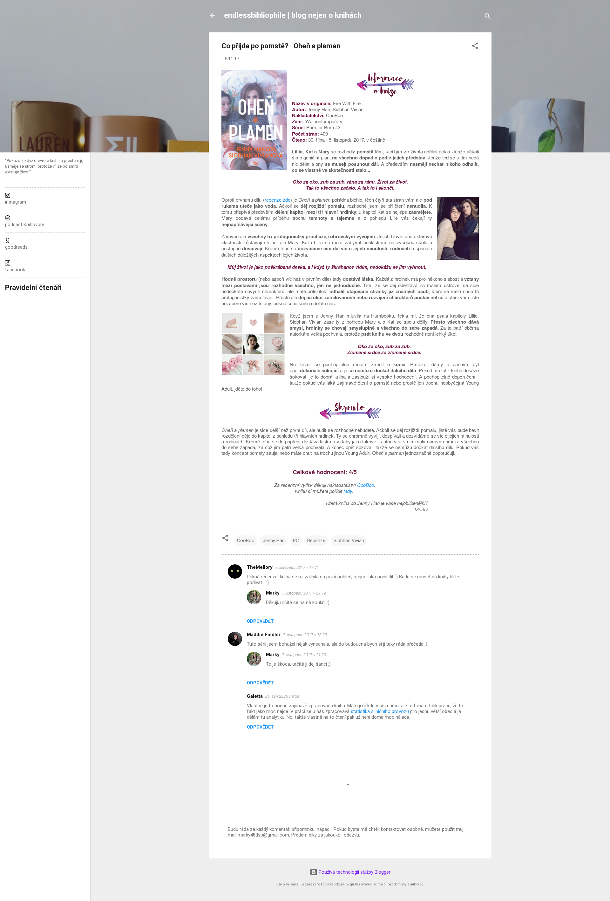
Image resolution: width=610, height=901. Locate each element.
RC (296, 540)
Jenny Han (274, 540)
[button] (475, 47)
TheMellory (260, 567)
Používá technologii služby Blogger (353, 872)
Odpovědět (260, 621)
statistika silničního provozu (380, 711)
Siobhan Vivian (349, 540)
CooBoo (365, 484)
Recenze (316, 540)
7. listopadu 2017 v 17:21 (297, 567)
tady (347, 490)
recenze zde (278, 199)
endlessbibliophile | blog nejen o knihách (293, 15)
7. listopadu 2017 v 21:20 (304, 654)
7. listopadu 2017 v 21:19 (304, 593)
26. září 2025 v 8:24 (282, 696)
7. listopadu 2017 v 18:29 (305, 634)
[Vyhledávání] (487, 17)
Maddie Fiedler (264, 634)
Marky (273, 593)
